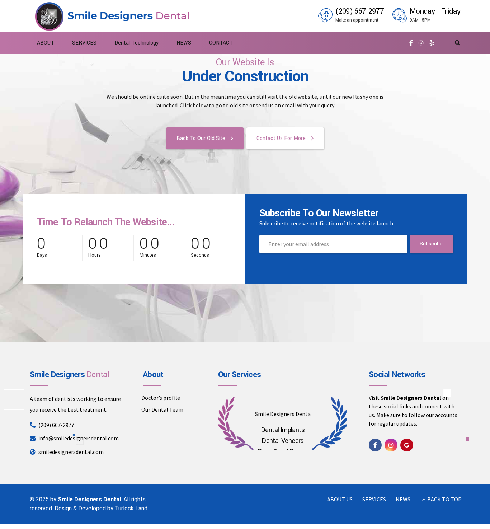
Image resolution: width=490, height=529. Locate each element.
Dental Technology (136, 43)
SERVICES (84, 43)
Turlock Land (131, 508)
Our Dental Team (162, 409)
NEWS (183, 43)
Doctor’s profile (160, 397)
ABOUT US (340, 499)
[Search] (457, 42)
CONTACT (221, 43)
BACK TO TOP (444, 499)
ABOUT (45, 43)
